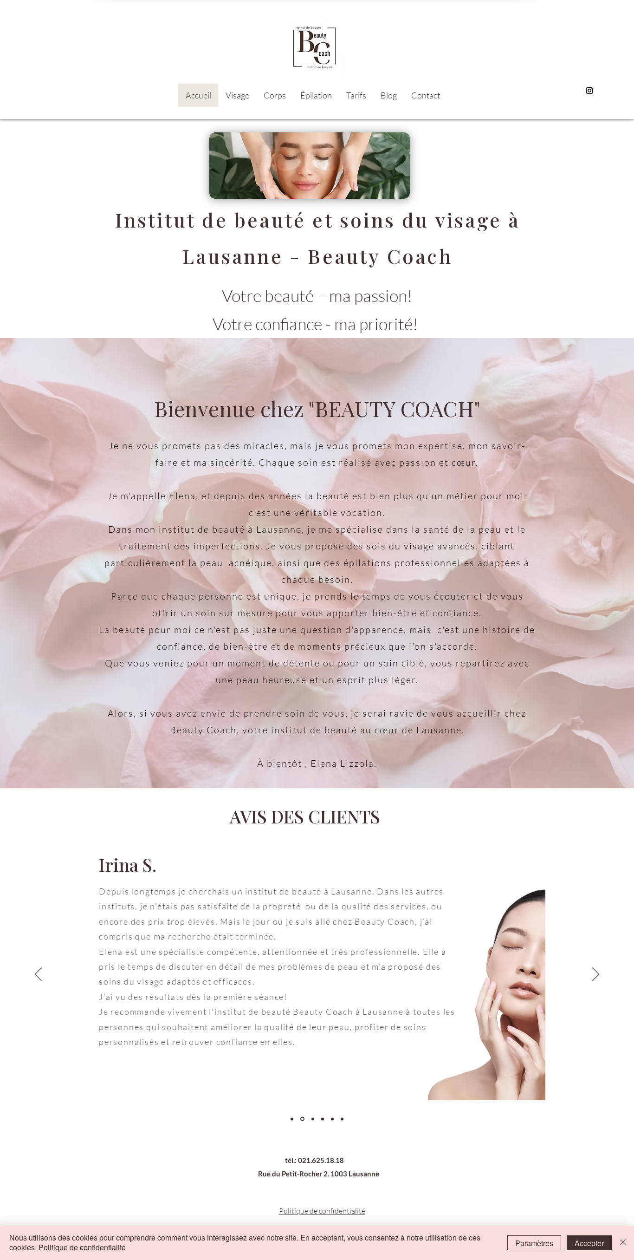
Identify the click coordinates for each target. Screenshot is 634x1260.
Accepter (589, 1243)
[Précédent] (38, 974)
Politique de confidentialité (82, 1247)
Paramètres (534, 1243)
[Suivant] (595, 974)
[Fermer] (622, 1243)
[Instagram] (589, 90)
